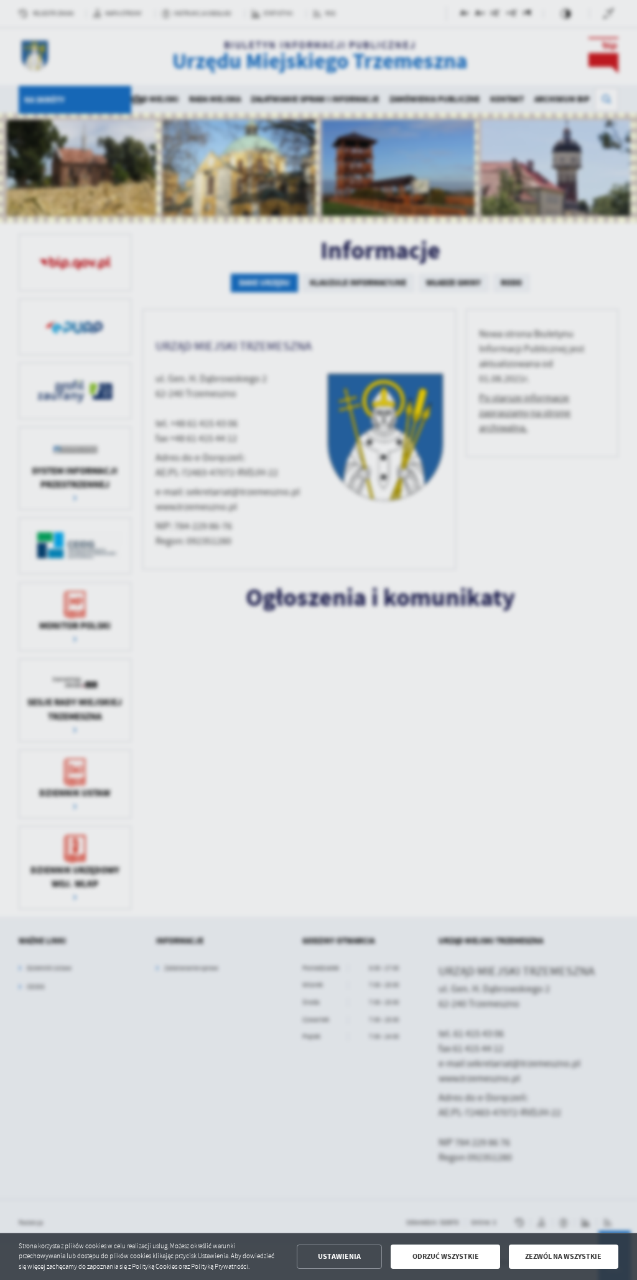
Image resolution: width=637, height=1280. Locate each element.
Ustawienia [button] (339, 1256)
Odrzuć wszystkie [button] (445, 1256)
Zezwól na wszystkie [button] (563, 1256)
